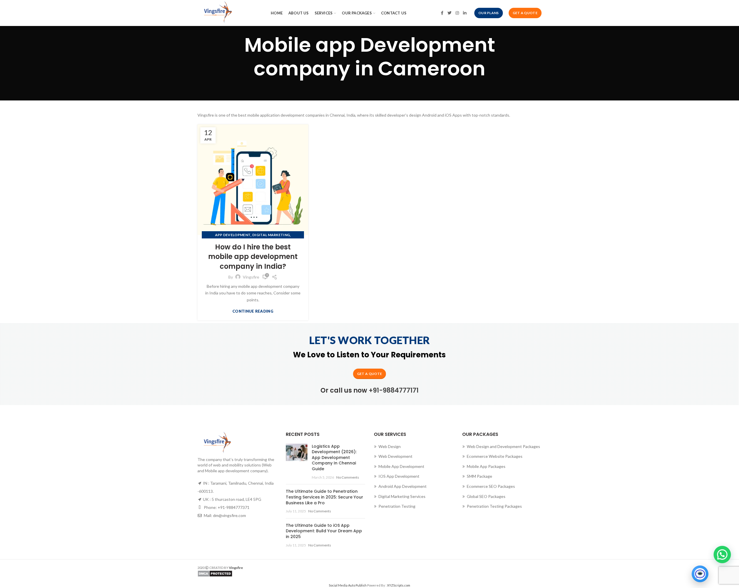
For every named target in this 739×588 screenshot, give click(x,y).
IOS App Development (398, 476)
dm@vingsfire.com (229, 515)
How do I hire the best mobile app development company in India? (253, 256)
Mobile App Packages (486, 466)
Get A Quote (525, 13)
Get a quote (369, 374)
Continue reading (252, 311)
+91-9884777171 (394, 390)
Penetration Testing (396, 506)
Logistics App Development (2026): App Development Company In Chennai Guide (334, 457)
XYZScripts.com (398, 585)
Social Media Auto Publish (348, 585)
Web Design (389, 446)
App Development (233, 235)
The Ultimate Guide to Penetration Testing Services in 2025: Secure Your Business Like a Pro (324, 496)
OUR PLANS (488, 13)
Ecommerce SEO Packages (491, 486)
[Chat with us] (700, 573)
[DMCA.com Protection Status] (281, 573)
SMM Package (479, 476)
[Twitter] (449, 13)
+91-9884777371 (233, 507)
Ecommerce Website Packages (494, 456)
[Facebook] (442, 13)
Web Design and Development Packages (503, 446)
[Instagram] (457, 13)
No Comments (347, 477)
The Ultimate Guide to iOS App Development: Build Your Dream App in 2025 (324, 531)
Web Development (395, 456)
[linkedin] (465, 13)
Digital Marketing (271, 235)
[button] (722, 554)
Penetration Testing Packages (494, 506)
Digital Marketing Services (402, 496)
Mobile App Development (401, 466)
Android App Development (402, 486)
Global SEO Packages (486, 496)
